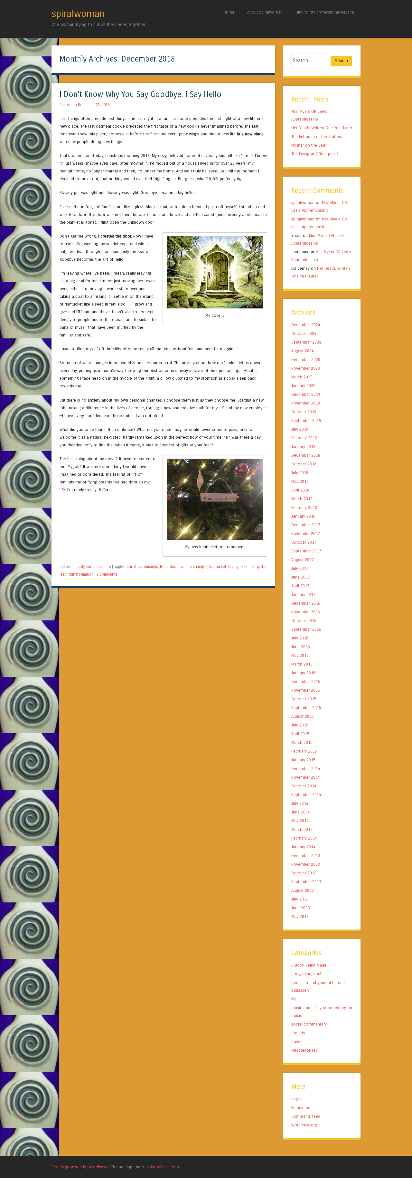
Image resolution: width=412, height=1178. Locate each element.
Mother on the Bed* (309, 145)
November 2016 (305, 611)
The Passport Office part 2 (315, 153)
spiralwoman (78, 14)
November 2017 (305, 533)
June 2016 (300, 646)
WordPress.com (165, 1166)
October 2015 (303, 698)
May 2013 (300, 916)
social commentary (309, 1024)
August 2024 (302, 350)
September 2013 (306, 881)
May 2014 (300, 820)
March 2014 (302, 829)
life (108, 566)
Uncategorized (304, 1050)
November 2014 (305, 777)
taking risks (238, 566)
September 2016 (306, 629)
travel (296, 1041)
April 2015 (300, 733)
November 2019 (305, 403)
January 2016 (303, 672)
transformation (81, 574)
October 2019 (303, 411)
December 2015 (305, 681)
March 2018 (302, 498)
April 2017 (300, 585)
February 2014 (304, 838)
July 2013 (299, 899)
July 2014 (299, 803)
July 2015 (299, 725)
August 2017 (302, 559)
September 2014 (306, 794)
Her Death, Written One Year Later (321, 127)
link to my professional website (325, 12)
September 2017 (306, 551)
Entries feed (302, 1107)
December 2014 (305, 768)
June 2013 (300, 907)
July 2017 (299, 568)
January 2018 (303, 516)
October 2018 (303, 464)
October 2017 (303, 542)
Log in (297, 1098)
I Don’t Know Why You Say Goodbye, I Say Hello (140, 94)
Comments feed (305, 1116)
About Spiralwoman (265, 12)
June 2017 (300, 577)
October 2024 (303, 333)
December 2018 (305, 455)
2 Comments (107, 574)
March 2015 (302, 742)
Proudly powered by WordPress (79, 1166)
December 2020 (305, 359)
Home (228, 12)
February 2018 (304, 507)
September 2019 (306, 420)
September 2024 (306, 342)
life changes (196, 566)
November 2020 (305, 368)
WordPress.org (304, 1125)
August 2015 (302, 716)
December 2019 (305, 394)
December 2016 (305, 603)
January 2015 (303, 759)
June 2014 (300, 812)
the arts (298, 1032)
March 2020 (302, 377)
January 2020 (303, 385)
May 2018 (300, 481)
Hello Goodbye (172, 566)
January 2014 (303, 846)
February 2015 (304, 751)
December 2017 (305, 524)
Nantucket (217, 566)
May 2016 (300, 655)
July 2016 (299, 638)
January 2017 (303, 594)
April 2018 (300, 490)
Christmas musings (142, 566)
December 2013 (305, 855)
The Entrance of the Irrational (317, 136)
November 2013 (305, 864)
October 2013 (303, 873)
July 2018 (299, 472)
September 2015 (306, 707)
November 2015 (305, 690)
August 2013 (302, 890)
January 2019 (303, 446)
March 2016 (302, 664)
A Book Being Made (308, 965)
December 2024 (305, 324)
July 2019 (299, 429)
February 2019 (304, 437)
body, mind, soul (90, 566)
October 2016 (303, 620)
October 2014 (303, 786)
